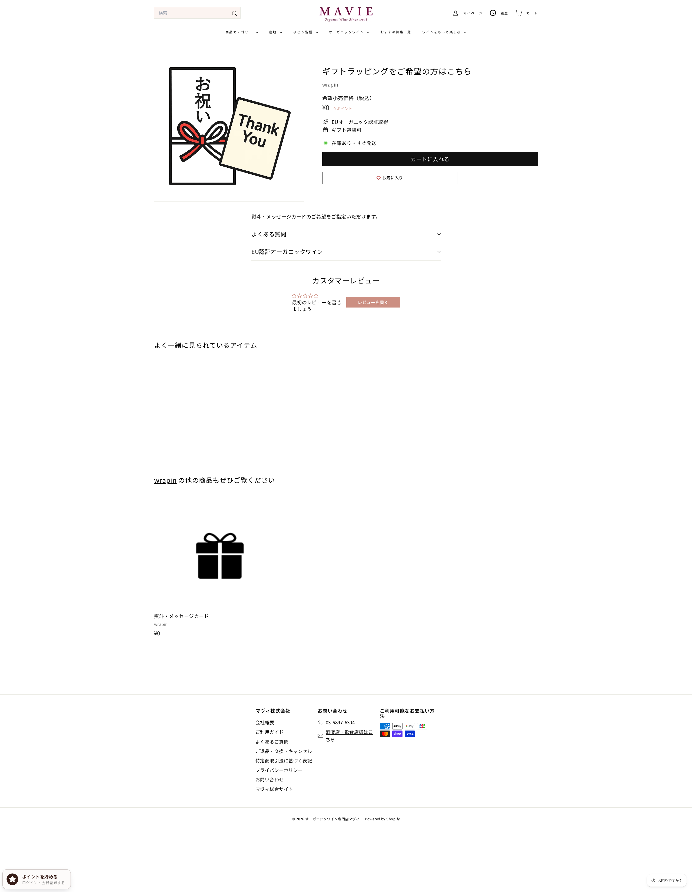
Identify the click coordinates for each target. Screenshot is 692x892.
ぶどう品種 (303, 31)
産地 (273, 31)
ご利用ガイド (269, 731)
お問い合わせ (269, 779)
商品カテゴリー (239, 31)
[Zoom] (229, 126)
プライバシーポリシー (279, 770)
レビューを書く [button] (373, 302)
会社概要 (264, 722)
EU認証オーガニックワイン (287, 251)
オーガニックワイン (347, 31)
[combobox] (197, 13)
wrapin (330, 84)
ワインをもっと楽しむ (442, 31)
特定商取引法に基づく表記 (283, 760)
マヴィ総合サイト (274, 788)
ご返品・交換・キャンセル (283, 751)
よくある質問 (268, 234)
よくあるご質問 (271, 741)
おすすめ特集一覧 (395, 31)
